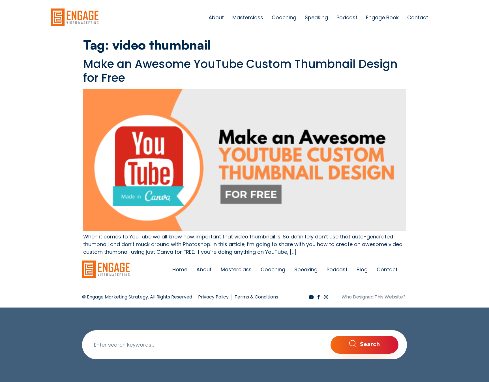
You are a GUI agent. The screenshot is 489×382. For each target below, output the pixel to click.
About (216, 17)
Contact (417, 17)
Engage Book (382, 17)
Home (179, 269)
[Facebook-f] (318, 297)
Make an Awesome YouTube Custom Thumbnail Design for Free (240, 71)
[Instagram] (326, 297)
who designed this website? (374, 297)
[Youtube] (311, 297)
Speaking (316, 17)
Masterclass (247, 17)
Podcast (346, 17)
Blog (362, 269)
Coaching (284, 17)
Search (369, 343)
